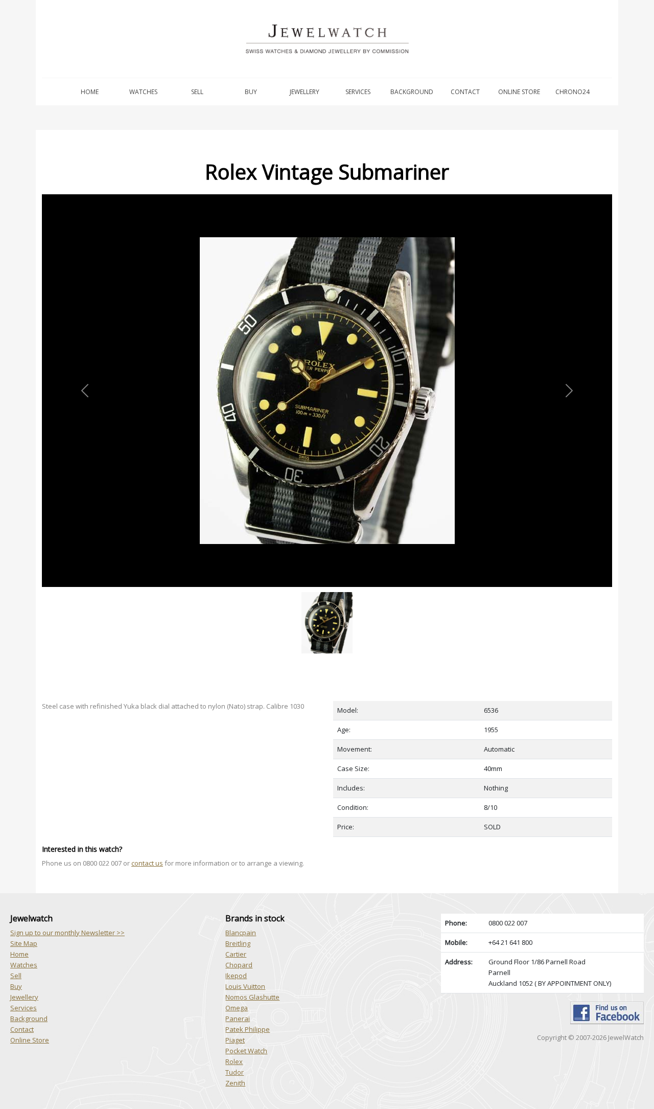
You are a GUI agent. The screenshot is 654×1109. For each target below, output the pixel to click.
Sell (197, 91)
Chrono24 (572, 91)
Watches (143, 91)
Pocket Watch (246, 1050)
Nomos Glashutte (252, 997)
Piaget (235, 1040)
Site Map (23, 943)
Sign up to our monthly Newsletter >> (67, 932)
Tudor (234, 1072)
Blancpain (240, 932)
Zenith (235, 1083)
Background (411, 91)
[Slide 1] (327, 593)
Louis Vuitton (245, 986)
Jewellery (304, 91)
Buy (251, 91)
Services (357, 91)
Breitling (237, 943)
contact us (147, 863)
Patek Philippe (247, 1029)
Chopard (238, 964)
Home (90, 91)
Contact (465, 91)
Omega (236, 1007)
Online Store (519, 91)
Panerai (237, 1018)
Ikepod (236, 975)
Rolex (234, 1061)
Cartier (235, 954)
